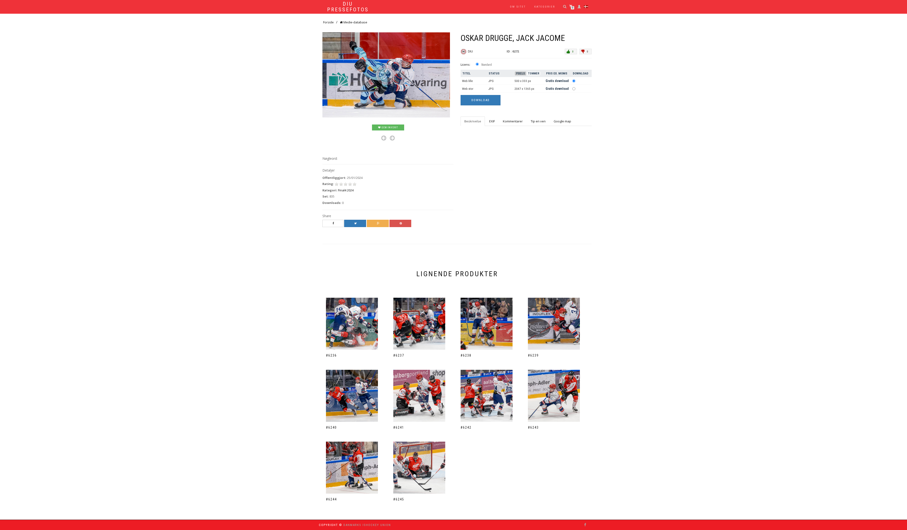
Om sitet (518, 6)
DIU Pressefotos (348, 7)
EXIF (492, 121)
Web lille (467, 81)
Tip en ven (538, 121)
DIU (471, 51)
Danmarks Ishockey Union (367, 525)
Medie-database (355, 22)
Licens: (465, 64)
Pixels (520, 73)
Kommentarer (513, 121)
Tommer (533, 73)
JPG (491, 81)
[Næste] (392, 138)
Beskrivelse (472, 121)
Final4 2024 (346, 190)
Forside (328, 22)
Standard (486, 64)
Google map (562, 121)
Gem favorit (389, 127)
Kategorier (544, 6)
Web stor (467, 88)
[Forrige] (383, 138)
